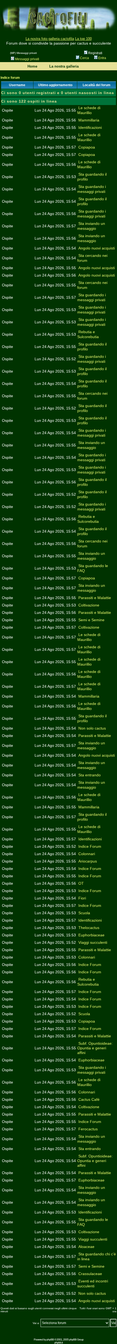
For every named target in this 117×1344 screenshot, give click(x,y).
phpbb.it (58, 1342)
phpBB (50, 1339)
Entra (102, 58)
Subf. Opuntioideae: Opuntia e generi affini (95, 1048)
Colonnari (86, 854)
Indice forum (10, 78)
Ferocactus (88, 1129)
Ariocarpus (87, 861)
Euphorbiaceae (91, 935)
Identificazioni (90, 127)
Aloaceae (86, 1246)
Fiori (82, 898)
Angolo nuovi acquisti (96, 248)
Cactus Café (89, 1099)
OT (81, 883)
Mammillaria (88, 120)
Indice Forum (89, 846)
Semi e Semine (91, 620)
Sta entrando (89, 775)
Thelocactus (88, 927)
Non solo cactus (92, 728)
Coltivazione (88, 605)
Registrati (94, 53)
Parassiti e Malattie (94, 598)
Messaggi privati (27, 59)
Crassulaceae (90, 1274)
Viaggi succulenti (92, 942)
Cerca (84, 58)
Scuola (84, 913)
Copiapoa (86, 147)
